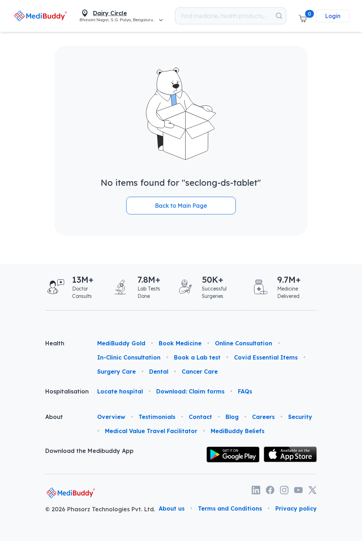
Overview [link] (111, 416)
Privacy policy (296, 508)
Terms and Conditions (230, 508)
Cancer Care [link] (200, 371)
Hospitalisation (65, 391)
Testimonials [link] (157, 416)
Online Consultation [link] (243, 343)
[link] (40, 16)
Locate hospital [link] (120, 391)
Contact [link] (200, 416)
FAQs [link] (245, 391)
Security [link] (300, 416)
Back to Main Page (181, 205)
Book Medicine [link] (180, 343)
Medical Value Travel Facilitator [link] (151, 430)
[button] (303, 16)
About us (172, 508)
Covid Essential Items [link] (266, 357)
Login (332, 15)
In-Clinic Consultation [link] (128, 357)
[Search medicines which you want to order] (279, 16)
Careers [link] (263, 416)
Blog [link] (232, 416)
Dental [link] (158, 371)
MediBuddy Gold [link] (121, 343)
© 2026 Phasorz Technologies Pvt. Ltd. (100, 509)
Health (54, 343)
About (54, 416)
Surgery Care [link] (116, 371)
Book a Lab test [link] (197, 357)
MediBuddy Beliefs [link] (237, 430)
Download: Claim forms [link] (190, 391)
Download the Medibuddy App (89, 450)
